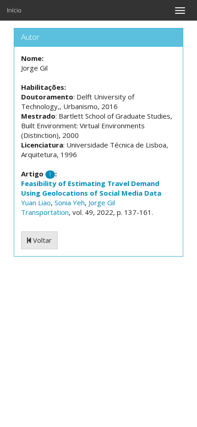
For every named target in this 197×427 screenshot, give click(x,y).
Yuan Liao (36, 202)
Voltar (41, 240)
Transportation (45, 212)
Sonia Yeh (70, 202)
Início (14, 10)
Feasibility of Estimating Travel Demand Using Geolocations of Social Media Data (91, 188)
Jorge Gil (101, 202)
